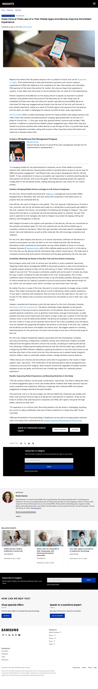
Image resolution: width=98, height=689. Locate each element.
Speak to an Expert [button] (60, 429)
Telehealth (18, 10)
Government (8, 554)
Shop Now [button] (75, 429)
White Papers (5, 659)
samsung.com (76, 667)
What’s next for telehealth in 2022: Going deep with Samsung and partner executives (48, 552)
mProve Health (15, 115)
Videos (3, 657)
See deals (6, 615)
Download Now (47, 147)
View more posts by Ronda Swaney (26, 512)
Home (3, 10)
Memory (51, 635)
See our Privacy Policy (31, 471)
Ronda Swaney (27, 27)
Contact (84, 667)
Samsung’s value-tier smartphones (23, 307)
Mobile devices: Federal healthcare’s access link (13, 550)
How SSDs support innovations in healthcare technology (81, 550)
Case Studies (5, 651)
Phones (51, 641)
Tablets (51, 644)
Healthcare (10, 10)
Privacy (90, 667)
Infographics (5, 654)
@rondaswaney (36, 508)
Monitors (51, 638)
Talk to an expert (57, 615)
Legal (95, 667)
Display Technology (54, 632)
